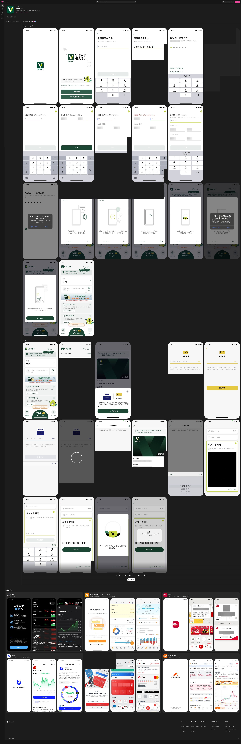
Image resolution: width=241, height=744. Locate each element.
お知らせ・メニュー (11, 34)
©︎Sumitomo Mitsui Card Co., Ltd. (22, 12)
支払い (8, 32)
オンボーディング (10, 25)
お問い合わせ (227, 731)
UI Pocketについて (215, 724)
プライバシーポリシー (229, 726)
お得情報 (8, 30)
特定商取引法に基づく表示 (230, 729)
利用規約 (227, 724)
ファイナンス (19, 6)
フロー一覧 (183, 731)
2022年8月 (8, 21)
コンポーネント (18, 21)
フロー (33, 21)
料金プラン (213, 729)
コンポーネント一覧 (185, 726)
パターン (26, 21)
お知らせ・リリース (215, 726)
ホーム (8, 28)
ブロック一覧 (203, 726)
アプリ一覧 (183, 724)
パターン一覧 (183, 729)
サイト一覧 (203, 724)
